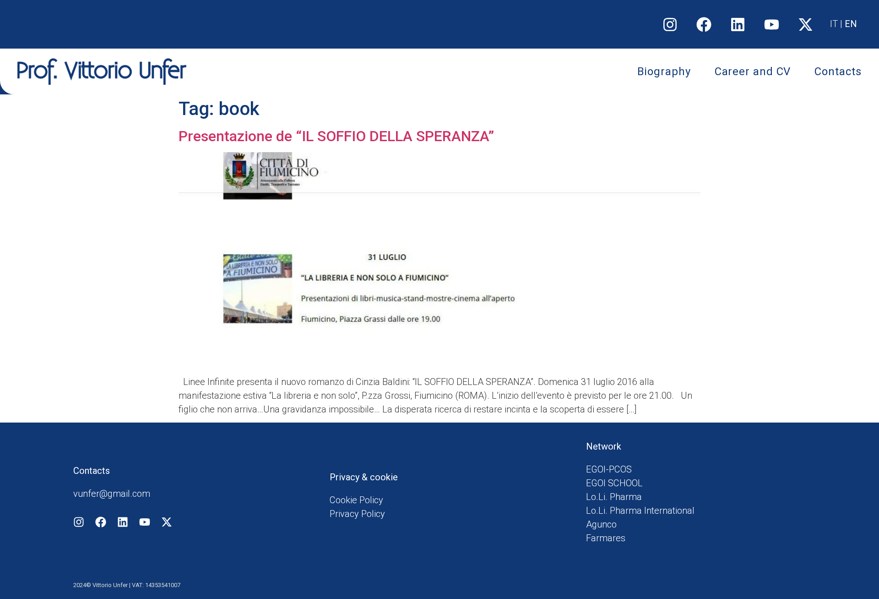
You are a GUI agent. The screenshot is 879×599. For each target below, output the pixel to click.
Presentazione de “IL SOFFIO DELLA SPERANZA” (336, 136)
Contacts (837, 71)
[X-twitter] (806, 24)
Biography (664, 71)
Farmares (605, 538)
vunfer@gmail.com (111, 493)
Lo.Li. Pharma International (640, 510)
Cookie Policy (356, 500)
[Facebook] (704, 24)
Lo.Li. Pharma (614, 496)
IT (834, 23)
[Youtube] (772, 24)
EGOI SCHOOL (614, 483)
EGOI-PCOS (609, 469)
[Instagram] (670, 24)
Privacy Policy (357, 513)
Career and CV (753, 71)
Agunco (601, 524)
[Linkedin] (738, 24)
